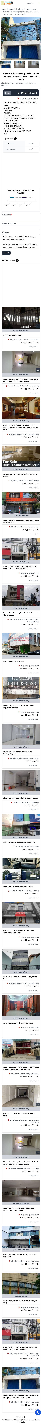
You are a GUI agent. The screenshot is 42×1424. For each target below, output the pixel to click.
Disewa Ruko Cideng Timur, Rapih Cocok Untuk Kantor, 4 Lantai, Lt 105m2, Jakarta (20, 380)
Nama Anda (7, 215)
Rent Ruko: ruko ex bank (12, 335)
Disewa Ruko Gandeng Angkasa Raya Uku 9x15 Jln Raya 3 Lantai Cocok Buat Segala (20, 1396)
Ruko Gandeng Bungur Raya (13, 661)
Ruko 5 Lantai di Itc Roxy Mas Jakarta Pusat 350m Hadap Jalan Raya (19, 931)
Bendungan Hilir (33, 622)
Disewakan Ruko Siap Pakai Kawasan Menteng (20, 798)
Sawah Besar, (34, 1120)
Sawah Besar (34, 340)
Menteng (35, 802)
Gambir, (30, 386)
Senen (36, 847)
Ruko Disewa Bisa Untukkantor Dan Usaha (19, 842)
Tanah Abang (34, 481)
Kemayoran (34, 527)
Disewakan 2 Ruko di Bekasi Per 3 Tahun (18, 886)
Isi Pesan (6, 232)
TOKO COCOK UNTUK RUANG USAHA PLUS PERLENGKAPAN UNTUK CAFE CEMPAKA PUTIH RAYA (20, 428)
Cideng (36, 386)
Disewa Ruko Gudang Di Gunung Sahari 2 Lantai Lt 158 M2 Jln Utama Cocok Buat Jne (21, 1068)
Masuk (30, 3)
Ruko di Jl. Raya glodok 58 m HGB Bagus (18, 1023)
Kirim (6, 253)
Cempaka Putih (33, 434)
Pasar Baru (35, 1122)
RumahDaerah (15, 1420)
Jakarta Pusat (31, 9)
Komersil (12, 9)
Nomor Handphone (9, 224)
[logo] (7, 3)
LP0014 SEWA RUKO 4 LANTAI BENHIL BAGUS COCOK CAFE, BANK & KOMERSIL (20, 568)
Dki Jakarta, (24, 99)
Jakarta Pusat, (24, 340)
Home (4, 9)
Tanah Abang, (34, 619)
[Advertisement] (21, 285)
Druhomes (20, 1417)
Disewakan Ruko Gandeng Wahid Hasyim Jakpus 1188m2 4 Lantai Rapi (18, 1209)
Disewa (20, 9)
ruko (7, 93)
